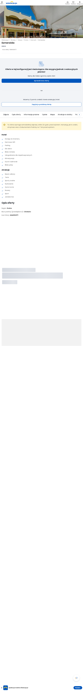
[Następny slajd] (79, 115)
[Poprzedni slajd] (4, 115)
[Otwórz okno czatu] (76, 678)
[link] (12, 3)
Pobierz (77, 688)
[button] (41, 81)
